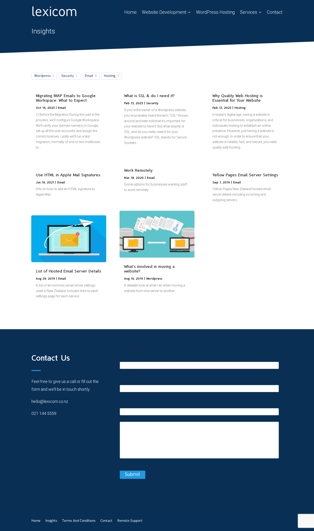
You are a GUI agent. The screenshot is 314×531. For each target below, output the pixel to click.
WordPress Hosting (215, 12)
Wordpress (42, 76)
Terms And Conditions (78, 521)
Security (67, 76)
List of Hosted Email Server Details (68, 271)
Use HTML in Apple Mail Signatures (68, 174)
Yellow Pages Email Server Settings (245, 174)
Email (89, 76)
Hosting (109, 76)
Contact (275, 12)
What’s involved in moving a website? (149, 269)
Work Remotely (138, 170)
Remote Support (130, 521)
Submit (132, 474)
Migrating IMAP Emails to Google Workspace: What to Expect (66, 98)
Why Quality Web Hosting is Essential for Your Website (237, 98)
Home (130, 12)
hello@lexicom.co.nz (49, 401)
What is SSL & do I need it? (149, 95)
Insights (51, 521)
